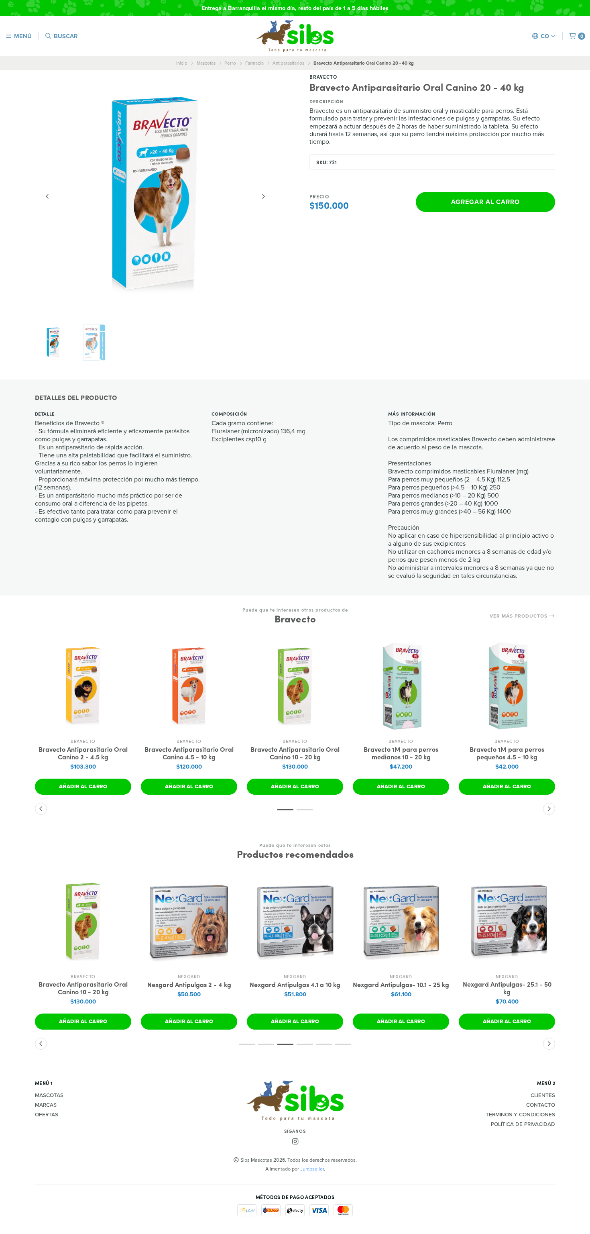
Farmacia (254, 63)
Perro (230, 63)
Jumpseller (312, 1169)
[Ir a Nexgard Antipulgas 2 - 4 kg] (189, 921)
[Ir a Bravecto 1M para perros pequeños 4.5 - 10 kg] (507, 686)
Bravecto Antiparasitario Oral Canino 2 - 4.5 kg (83, 753)
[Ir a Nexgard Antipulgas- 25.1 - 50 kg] (507, 921)
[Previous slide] (47, 196)
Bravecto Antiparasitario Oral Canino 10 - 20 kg (295, 753)
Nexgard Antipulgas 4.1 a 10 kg (295, 984)
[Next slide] (263, 196)
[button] (285, 809)
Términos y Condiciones (520, 1115)
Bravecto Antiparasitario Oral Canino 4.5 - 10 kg (189, 753)
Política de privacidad (523, 1124)
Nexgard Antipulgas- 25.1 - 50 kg (507, 987)
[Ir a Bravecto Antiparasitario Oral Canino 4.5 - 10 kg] (189, 686)
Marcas (46, 1105)
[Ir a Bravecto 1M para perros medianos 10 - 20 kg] (401, 686)
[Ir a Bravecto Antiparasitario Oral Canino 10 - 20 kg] (295, 686)
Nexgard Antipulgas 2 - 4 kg (189, 984)
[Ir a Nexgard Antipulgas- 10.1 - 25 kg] (401, 921)
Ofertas (46, 1115)
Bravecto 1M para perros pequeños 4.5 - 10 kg (507, 753)
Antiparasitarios (288, 63)
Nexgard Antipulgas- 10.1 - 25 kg (401, 984)
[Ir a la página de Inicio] (295, 36)
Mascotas (206, 63)
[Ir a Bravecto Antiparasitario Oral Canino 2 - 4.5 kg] (83, 686)
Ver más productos (519, 616)
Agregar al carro (485, 201)
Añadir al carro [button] (83, 786)
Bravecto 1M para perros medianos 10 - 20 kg (401, 753)
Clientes (543, 1095)
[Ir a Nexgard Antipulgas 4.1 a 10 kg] (295, 921)
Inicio (181, 63)
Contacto (540, 1105)
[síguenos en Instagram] (295, 1142)
